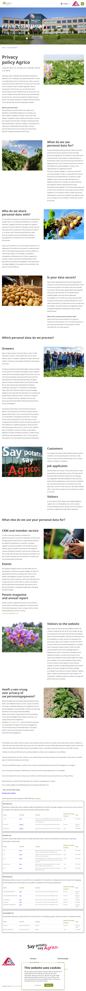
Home (3, 47)
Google (20, 854)
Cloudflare (21, 824)
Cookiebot (37, 798)
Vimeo (20, 818)
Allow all (48, 985)
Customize (38, 985)
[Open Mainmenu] (82, 3)
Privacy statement (12, 47)
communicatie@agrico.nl (10, 613)
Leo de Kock (61, 962)
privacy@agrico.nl (14, 722)
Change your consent (9, 793)
